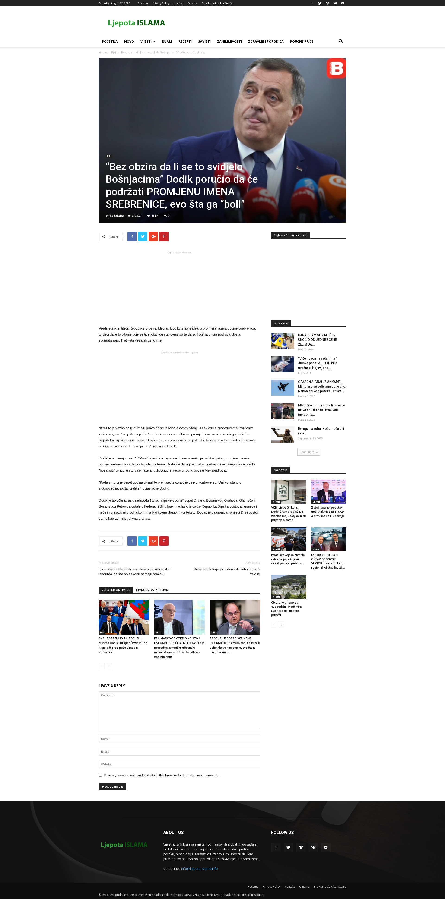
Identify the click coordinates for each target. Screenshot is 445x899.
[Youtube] (342, 3)
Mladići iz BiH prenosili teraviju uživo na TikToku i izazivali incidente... (321, 409)
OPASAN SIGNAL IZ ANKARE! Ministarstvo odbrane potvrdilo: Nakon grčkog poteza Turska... (322, 386)
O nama (192, 3)
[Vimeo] (327, 3)
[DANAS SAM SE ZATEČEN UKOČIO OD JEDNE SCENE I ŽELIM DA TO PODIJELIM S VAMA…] (282, 341)
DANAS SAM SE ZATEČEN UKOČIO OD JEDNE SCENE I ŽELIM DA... (318, 339)
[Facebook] (312, 3)
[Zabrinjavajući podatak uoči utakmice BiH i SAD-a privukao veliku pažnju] (328, 492)
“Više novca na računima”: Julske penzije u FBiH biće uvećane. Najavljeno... (317, 363)
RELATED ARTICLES (116, 590)
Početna (143, 3)
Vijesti (146, 41)
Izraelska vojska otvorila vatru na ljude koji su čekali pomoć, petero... (288, 559)
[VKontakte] (335, 3)
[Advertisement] (179, 288)
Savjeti (204, 41)
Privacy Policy (160, 3)
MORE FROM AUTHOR (152, 590)
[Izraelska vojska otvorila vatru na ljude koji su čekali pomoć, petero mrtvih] (288, 539)
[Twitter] (319, 3)
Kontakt (178, 3)
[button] (340, 42)
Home (103, 52)
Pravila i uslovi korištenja (217, 3)
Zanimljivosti (229, 41)
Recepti (185, 41)
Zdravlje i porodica (266, 41)
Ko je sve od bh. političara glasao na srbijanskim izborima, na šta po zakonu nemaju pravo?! (135, 571)
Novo (129, 41)
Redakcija (117, 215)
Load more (307, 452)
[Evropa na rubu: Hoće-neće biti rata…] (282, 434)
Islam (167, 41)
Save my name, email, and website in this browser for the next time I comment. (161, 775)
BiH (113, 52)
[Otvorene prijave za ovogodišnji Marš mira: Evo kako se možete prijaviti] (288, 587)
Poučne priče (302, 41)
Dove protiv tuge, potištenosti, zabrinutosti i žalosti (227, 571)
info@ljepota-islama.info (199, 868)
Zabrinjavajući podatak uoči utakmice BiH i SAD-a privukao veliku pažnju (328, 512)
